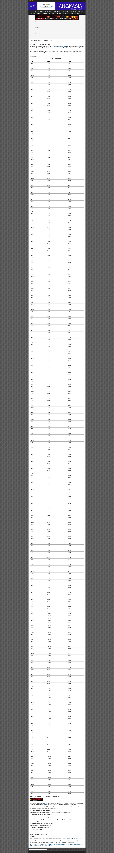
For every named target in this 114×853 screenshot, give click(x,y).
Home (31, 11)
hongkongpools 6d (59, 844)
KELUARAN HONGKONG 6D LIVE (37, 42)
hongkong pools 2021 (51, 844)
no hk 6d (43, 845)
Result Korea (45, 13)
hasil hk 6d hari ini (35, 844)
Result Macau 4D (57, 11)
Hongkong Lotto (66, 13)
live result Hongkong (45, 803)
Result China (80, 11)
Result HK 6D (58, 13)
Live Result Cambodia (39, 11)
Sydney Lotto (73, 13)
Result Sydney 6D (73, 11)
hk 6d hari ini (41, 844)
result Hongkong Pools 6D (61, 46)
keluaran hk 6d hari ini (66, 844)
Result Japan (32, 13)
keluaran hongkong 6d (74, 844)
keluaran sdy (79, 13)
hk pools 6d (45, 844)
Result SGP (39, 13)
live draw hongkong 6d (37, 845)
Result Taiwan (51, 13)
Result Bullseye (65, 11)
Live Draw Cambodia (48, 11)
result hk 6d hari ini (48, 845)
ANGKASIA (31, 1)
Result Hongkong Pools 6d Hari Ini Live (41, 41)
